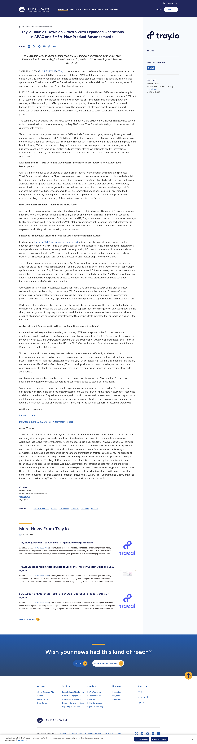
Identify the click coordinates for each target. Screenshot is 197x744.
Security (54, 508)
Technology (64, 508)
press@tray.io (24, 497)
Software (75, 508)
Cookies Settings (142, 739)
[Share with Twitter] (34, 46)
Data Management (41, 508)
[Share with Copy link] (49, 46)
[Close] (192, 739)
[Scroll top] (188, 676)
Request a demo (27, 415)
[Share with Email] (44, 46)
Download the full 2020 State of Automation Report (46, 421)
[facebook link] (153, 733)
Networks (85, 508)
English (151, 68)
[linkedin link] (142, 733)
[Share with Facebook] (39, 46)
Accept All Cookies (159, 739)
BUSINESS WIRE (47, 71)
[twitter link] (136, 733)
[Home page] (34, 9)
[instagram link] (158, 733)
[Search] (164, 3)
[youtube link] (147, 733)
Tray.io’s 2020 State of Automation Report (56, 241)
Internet (94, 508)
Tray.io (61, 71)
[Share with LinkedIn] (29, 46)
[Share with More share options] (54, 46)
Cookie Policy (22, 740)
